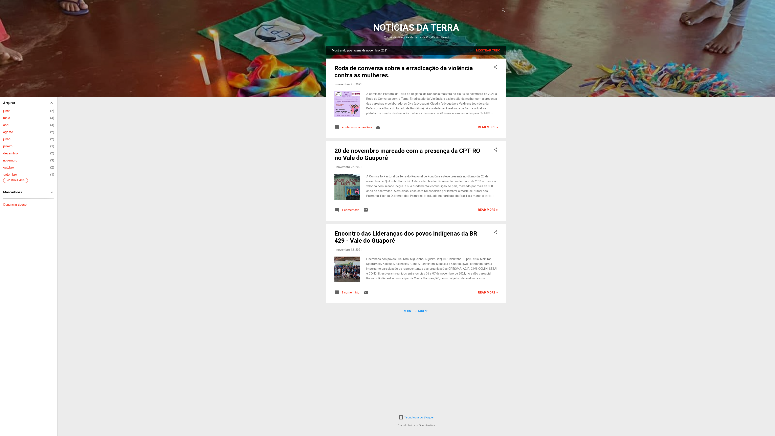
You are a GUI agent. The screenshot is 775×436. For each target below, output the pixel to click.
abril (6, 125)
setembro (10, 174)
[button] (495, 68)
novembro (10, 160)
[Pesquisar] (503, 11)
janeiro (8, 146)
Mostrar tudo (488, 50)
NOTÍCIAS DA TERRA (416, 27)
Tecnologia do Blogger (418, 417)
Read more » (488, 127)
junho (6, 111)
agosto (8, 132)
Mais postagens (416, 311)
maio (6, 118)
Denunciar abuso (15, 204)
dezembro (10, 153)
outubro (8, 167)
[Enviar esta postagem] (378, 129)
